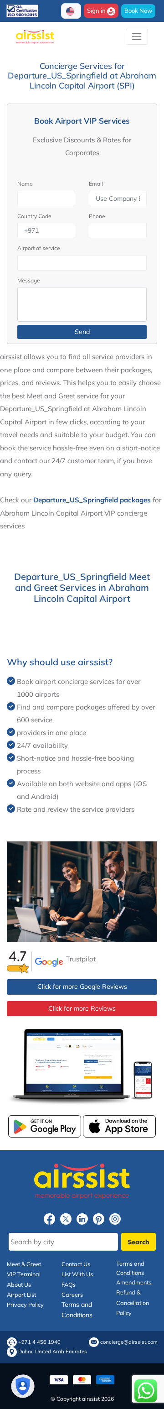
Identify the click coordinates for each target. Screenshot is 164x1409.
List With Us (77, 1274)
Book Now (138, 10)
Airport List (21, 1294)
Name (25, 183)
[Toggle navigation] (137, 37)
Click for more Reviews (82, 1008)
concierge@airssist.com (129, 1342)
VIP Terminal (24, 1274)
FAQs (69, 1284)
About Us (19, 1284)
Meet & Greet (24, 1264)
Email (96, 183)
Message (28, 280)
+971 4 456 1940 (39, 1342)
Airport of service (38, 248)
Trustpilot (81, 959)
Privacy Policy (25, 1304)
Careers (72, 1294)
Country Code (34, 216)
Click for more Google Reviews (82, 986)
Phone (97, 216)
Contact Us (76, 1264)
